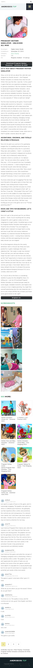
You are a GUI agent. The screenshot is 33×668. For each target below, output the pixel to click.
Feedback (6, 665)
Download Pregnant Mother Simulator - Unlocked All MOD (17, 64)
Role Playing (15, 53)
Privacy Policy (24, 664)
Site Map (16, 664)
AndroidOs (8, 7)
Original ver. (16, 298)
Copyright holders (15, 665)
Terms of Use (25, 665)
